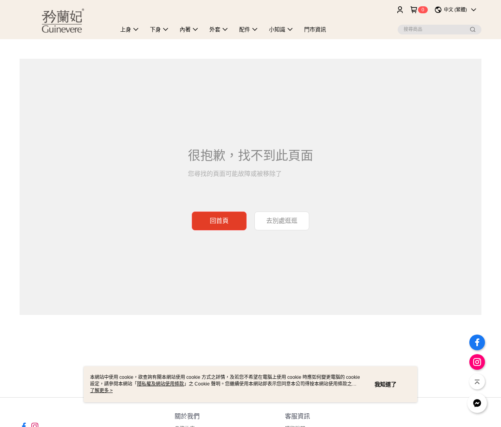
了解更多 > (101, 390)
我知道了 (385, 384)
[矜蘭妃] (63, 20)
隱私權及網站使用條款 (160, 384)
